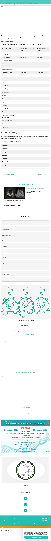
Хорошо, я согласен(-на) (36, 537)
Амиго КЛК (25, 485)
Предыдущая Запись (8, 174)
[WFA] (3, 2)
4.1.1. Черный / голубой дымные (13, 200)
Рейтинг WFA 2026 (25, 407)
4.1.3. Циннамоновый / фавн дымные (12, 206)
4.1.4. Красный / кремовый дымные (34, 191)
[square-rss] (25, 505)
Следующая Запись (43, 174)
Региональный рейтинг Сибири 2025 (25, 372)
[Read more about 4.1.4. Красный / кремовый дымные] (35, 188)
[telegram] (25, 511)
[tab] (25, 222)
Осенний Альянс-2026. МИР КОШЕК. (25, 334)
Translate (10, 533)
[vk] (25, 499)
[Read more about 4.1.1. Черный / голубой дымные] (14, 193)
